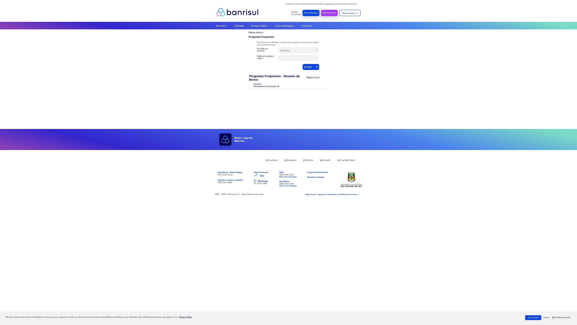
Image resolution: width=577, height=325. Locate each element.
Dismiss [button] (546, 318)
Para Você (221, 26)
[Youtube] (308, 160)
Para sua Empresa (284, 26)
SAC (281, 172)
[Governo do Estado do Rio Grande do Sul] (351, 179)
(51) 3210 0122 (225, 174)
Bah (262, 176)
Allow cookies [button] (533, 318)
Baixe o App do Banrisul (243, 139)
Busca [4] (314, 4)
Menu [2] (299, 4)
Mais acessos (348, 13)
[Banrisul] (239, 12)
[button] (561, 317)
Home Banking (311, 13)
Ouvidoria (284, 181)
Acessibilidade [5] (326, 4)
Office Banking (329, 13)
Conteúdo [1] (290, 4)
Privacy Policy (185, 317)
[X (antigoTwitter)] (346, 160)
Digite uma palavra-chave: (265, 57)
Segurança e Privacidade (327, 194)
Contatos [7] (352, 4)
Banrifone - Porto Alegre (230, 172)
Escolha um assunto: (262, 49)
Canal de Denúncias (317, 172)
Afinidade (239, 26)
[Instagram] (290, 160)
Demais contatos (316, 177)
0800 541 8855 (225, 182)
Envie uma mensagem (288, 177)
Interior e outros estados (230, 180)
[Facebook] (272, 160)
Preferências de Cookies (348, 194)
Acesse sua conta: (296, 13)
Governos (307, 26)
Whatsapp (263, 181)
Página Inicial (255, 32)
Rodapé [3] (307, 4)
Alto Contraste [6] (341, 4)
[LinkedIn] (325, 160)
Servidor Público (259, 26)
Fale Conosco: (261, 172)
